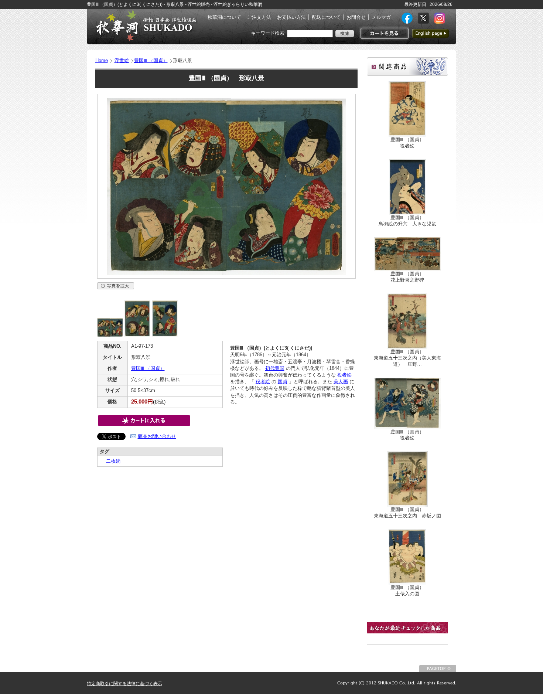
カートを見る (383, 33)
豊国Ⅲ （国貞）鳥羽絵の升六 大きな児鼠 (407, 221)
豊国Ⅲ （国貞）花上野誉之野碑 (407, 277)
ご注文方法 (259, 17)
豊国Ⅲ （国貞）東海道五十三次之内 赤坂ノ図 (407, 512)
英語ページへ (430, 33)
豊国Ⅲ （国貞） (151, 60)
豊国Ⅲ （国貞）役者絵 (407, 143)
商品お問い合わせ (157, 436)
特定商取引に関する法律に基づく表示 (124, 683)
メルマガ (381, 17)
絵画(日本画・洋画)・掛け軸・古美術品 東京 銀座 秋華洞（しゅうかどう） (146, 25)
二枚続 (110, 461)
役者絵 (344, 375)
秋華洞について (224, 17)
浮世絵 (122, 60)
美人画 (341, 381)
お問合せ (356, 17)
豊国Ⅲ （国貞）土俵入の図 (407, 590)
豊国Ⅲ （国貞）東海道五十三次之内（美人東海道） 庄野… (407, 358)
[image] (110, 335)
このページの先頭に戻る (437, 668)
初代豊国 (274, 368)
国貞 (282, 381)
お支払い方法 (291, 17)
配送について (326, 17)
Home (101, 60)
